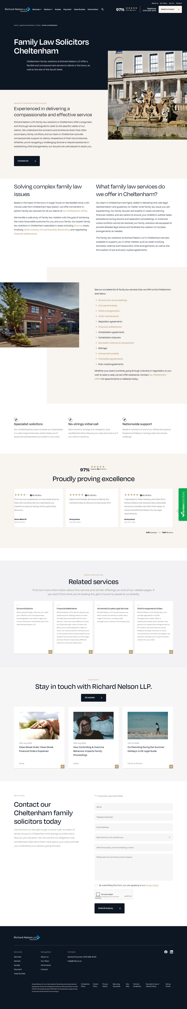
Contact (179, 3)
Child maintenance (108, 316)
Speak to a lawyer (167, 9)
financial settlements (25, 233)
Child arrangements (109, 310)
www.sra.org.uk (54, 991)
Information (93, 9)
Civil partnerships (107, 305)
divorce (78, 225)
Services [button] (36, 9)
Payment (67, 9)
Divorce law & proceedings (112, 300)
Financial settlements (110, 326)
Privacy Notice (105, 985)
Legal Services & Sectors (27, 25)
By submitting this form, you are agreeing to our (129, 885)
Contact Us (23, 160)
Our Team (163, 3)
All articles (90, 697)
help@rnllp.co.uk (75, 961)
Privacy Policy (152, 885)
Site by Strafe (168, 985)
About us (155, 3)
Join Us (171, 3)
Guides (58, 9)
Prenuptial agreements (110, 358)
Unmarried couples (108, 353)
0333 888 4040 (149, 10)
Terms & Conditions (137, 985)
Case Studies (79, 9)
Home (16, 25)
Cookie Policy (95, 985)
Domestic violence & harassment (116, 342)
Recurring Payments (116, 985)
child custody (31, 229)
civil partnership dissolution (54, 229)
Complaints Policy (85, 985)
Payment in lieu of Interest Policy (152, 985)
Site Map (127, 985)
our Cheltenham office (75, 210)
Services (17, 956)
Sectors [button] (47, 9)
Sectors (17, 961)
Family (38, 25)
